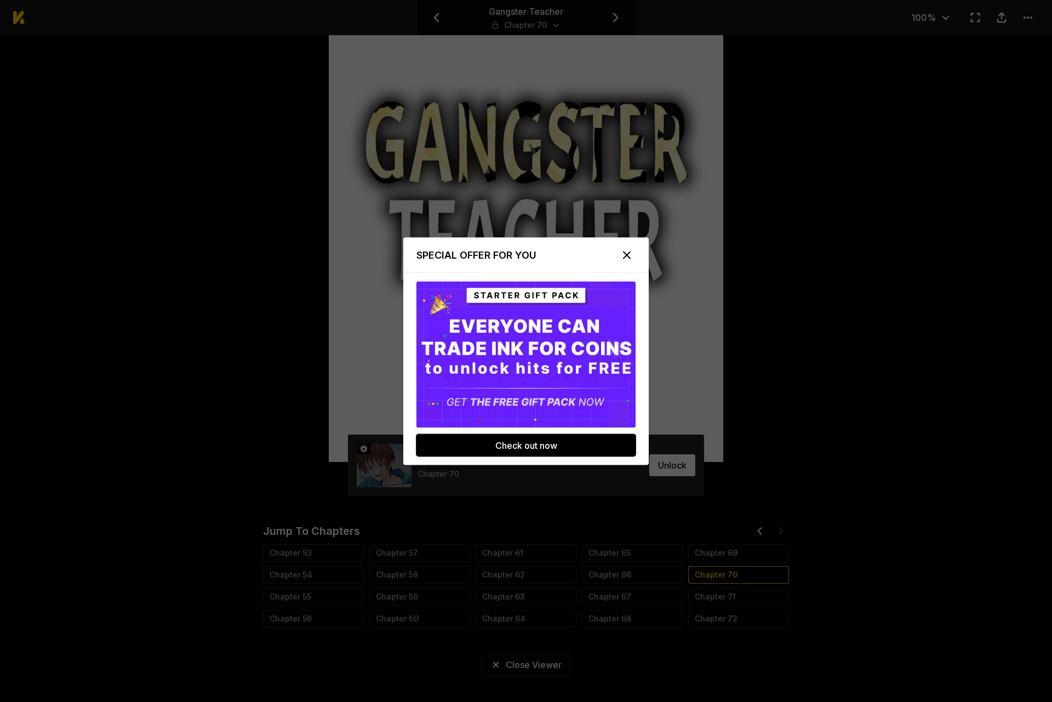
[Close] (627, 255)
